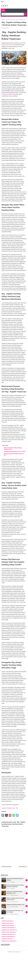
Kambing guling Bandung (8, 936)
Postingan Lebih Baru (6, 866)
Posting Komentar (5, 28)
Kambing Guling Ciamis (8, 923)
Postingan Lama (22, 866)
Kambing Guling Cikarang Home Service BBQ (14, 451)
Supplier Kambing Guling (8, 44)
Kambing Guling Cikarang (8, 925)
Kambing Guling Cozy (15, 951)
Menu (3, 10)
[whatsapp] (13, 815)
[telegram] (17, 815)
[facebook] (3, 815)
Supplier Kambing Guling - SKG (10, 808)
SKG (18, 163)
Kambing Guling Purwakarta (9, 929)
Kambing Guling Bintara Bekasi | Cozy (15, 904)
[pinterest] (10, 815)
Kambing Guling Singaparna (9, 932)
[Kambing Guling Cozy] (5, 5)
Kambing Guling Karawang (9, 927)
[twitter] (6, 815)
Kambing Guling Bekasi (8, 921)
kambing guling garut (8, 938)
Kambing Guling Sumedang (9, 934)
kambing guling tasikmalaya (9, 941)
